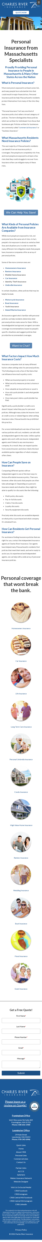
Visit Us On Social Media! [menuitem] (21, 1187)
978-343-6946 (24, 1139)
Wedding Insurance (21, 890)
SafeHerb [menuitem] (21, 1175)
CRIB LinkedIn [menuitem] (21, 1204)
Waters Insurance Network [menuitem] (21, 1178)
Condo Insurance (21, 792)
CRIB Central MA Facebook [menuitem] (21, 1197)
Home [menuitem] (21, 1148)
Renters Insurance (21, 858)
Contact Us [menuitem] (21, 1162)
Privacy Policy (21, 1230)
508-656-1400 (24, 1125)
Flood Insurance (21, 956)
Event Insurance (21, 989)
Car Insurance (21, 661)
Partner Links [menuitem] (21, 1168)
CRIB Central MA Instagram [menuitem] (21, 1201)
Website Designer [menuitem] (21, 1181)
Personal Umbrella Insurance (21, 759)
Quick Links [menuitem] (21, 1145)
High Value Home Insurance (21, 825)
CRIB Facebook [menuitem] (21, 1191)
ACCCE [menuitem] (21, 1171)
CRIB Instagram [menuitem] (21, 1194)
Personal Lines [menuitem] (21, 1155)
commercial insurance (27, 127)
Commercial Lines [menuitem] (21, 1159)
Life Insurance (21, 693)
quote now (21, 12)
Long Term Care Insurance (21, 727)
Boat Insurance (21, 923)
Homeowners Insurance (21, 628)
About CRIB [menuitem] (21, 1152)
